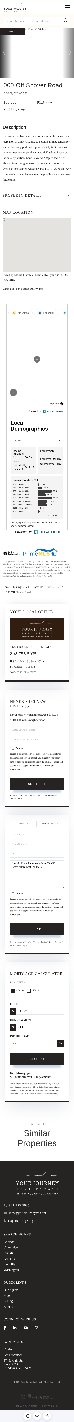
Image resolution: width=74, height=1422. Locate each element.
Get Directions (13, 1355)
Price (14, 1004)
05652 (59, 587)
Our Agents (30, 672)
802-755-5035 (23, 653)
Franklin (9, 1253)
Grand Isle (10, 1258)
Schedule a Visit (50, 824)
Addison (9, 1242)
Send (37, 929)
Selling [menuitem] (8, 1301)
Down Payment (20, 1020)
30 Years (19, 990)
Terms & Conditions (26, 1406)
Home (6, 587)
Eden (49, 587)
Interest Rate (20, 1036)
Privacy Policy (35, 765)
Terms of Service (16, 946)
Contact (9, 1349)
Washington (11, 1270)
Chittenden (11, 1247)
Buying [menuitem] (8, 1306)
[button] (65, 21)
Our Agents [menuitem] (11, 1290)
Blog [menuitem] (7, 1295)
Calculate (37, 1059)
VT (27, 587)
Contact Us (16, 672)
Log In (13, 1221)
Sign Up (28, 1221)
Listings (17, 587)
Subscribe (37, 784)
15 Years (35, 990)
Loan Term (18, 982)
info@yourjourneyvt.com (27, 1213)
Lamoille (38, 587)
